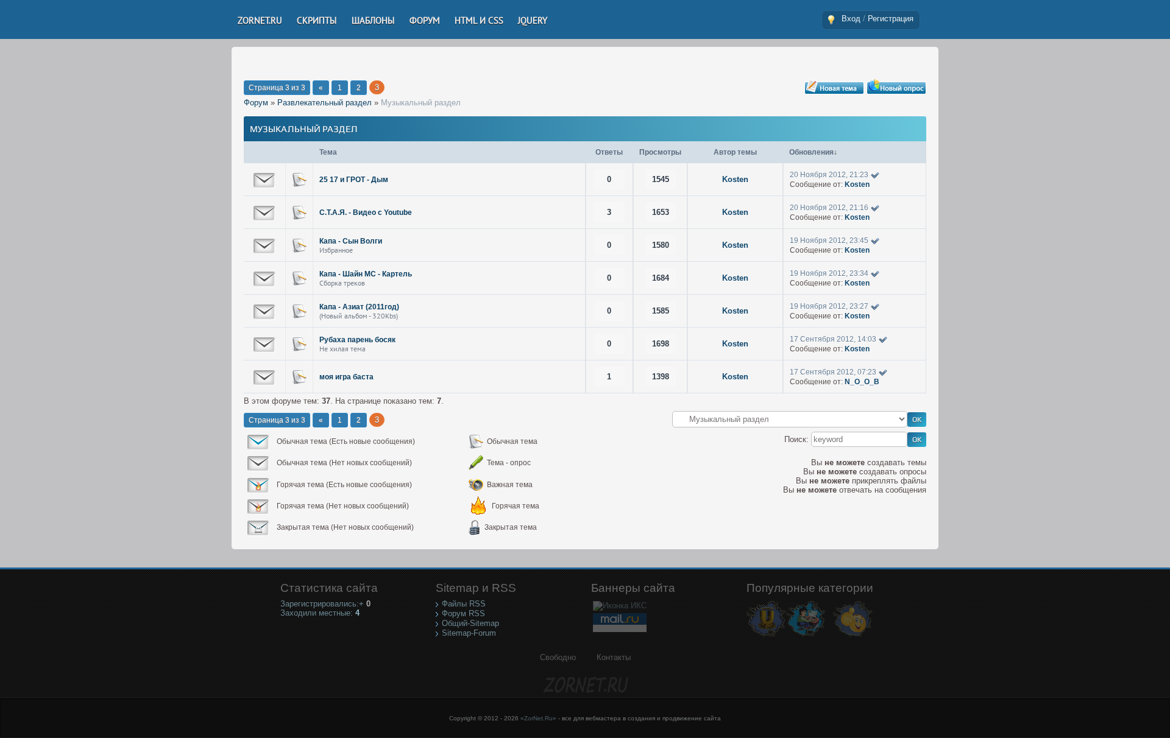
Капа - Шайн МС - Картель (365, 274)
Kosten (735, 179)
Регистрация (890, 18)
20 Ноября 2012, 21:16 (829, 207)
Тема (328, 152)
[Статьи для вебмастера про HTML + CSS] (806, 636)
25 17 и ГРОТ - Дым (353, 179)
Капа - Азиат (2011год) (359, 307)
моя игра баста (346, 377)
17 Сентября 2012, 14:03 (833, 339)
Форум (256, 102)
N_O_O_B (862, 382)
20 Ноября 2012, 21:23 (829, 174)
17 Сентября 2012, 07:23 (833, 372)
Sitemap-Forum (469, 633)
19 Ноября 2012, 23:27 (829, 306)
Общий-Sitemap (470, 623)
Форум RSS (463, 613)
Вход (851, 18)
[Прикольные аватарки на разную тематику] (853, 636)
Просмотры (660, 152)
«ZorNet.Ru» (538, 718)
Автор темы (735, 152)
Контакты (614, 657)
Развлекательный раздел (324, 102)
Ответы (609, 152)
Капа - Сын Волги (350, 241)
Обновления (811, 152)
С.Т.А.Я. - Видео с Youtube (365, 212)
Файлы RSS (464, 603)
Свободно (558, 657)
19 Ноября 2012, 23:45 (829, 240)
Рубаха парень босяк (357, 340)
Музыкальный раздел (421, 102)
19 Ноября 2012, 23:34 (829, 273)
